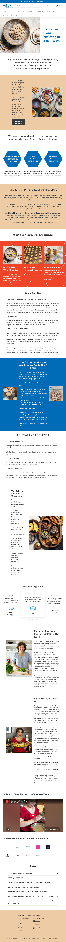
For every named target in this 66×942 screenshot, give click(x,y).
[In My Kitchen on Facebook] (37, 928)
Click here (9, 462)
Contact (14, 15)
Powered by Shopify (52, 938)
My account (21, 930)
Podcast (40, 11)
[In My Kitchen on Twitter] (39, 928)
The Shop (20, 927)
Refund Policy (32, 938)
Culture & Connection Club (22, 11)
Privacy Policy (23, 938)
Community (51, 11)
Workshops (21, 920)
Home (5, 11)
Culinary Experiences (24, 918)
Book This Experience (18, 122)
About (5, 15)
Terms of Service (41, 938)
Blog (19, 925)
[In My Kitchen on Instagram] (34, 928)
